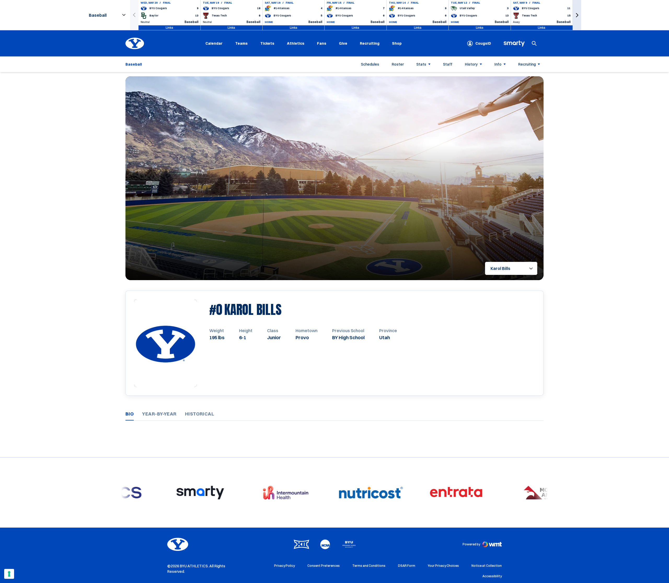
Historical (199, 414)
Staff (447, 64)
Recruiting (369, 43)
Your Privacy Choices (443, 566)
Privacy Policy (284, 566)
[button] (577, 15)
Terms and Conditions (368, 566)
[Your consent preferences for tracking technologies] (9, 574)
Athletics (295, 43)
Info (497, 64)
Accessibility (492, 576)
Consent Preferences (323, 566)
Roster (398, 64)
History (471, 64)
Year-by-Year (159, 414)
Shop (397, 43)
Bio (129, 414)
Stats (421, 64)
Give (343, 43)
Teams (241, 43)
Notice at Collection (486, 566)
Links (169, 28)
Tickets (267, 43)
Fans (321, 43)
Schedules (370, 64)
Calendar (214, 43)
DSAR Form (406, 566)
